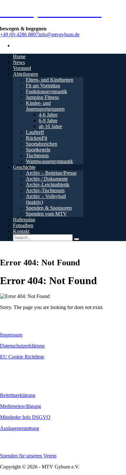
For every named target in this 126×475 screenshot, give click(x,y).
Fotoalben (23, 225)
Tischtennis (37, 155)
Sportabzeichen (41, 144)
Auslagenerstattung (19, 428)
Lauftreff (35, 132)
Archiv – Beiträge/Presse (51, 173)
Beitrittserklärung (17, 395)
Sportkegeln (38, 149)
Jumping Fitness (42, 97)
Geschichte (24, 167)
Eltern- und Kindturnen (49, 80)
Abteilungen (25, 74)
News (19, 62)
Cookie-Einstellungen (19, 368)
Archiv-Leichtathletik (47, 184)
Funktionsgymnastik (46, 91)
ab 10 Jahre (50, 126)
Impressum (11, 334)
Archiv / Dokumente (47, 179)
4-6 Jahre (48, 114)
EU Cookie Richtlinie (22, 356)
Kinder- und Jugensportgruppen (45, 106)
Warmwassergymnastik (49, 161)
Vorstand (22, 68)
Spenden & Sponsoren (49, 208)
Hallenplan (24, 219)
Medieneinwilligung (20, 406)
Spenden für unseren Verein (28, 455)
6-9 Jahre (48, 120)
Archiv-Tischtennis (45, 190)
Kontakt (21, 231)
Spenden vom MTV (46, 213)
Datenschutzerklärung (22, 345)
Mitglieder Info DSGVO (25, 417)
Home (19, 56)
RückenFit (36, 138)
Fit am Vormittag (43, 85)
